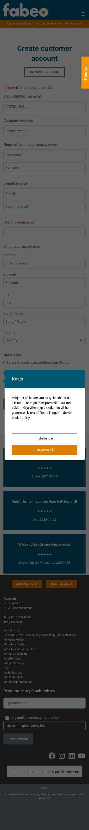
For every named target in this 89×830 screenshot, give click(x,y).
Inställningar (44, 438)
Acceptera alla (44, 450)
